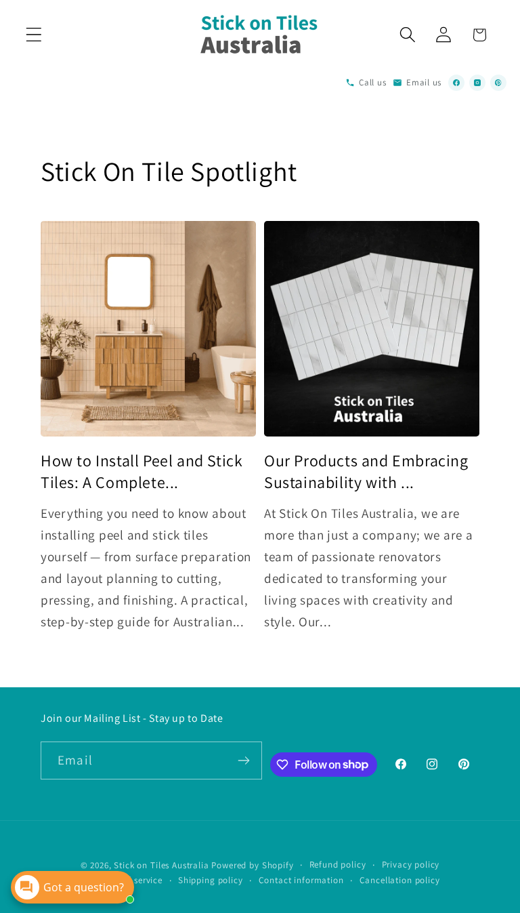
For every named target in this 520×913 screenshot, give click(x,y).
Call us (372, 82)
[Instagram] (477, 83)
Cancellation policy (400, 880)
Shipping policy (210, 880)
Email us (423, 82)
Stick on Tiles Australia (161, 865)
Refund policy (337, 864)
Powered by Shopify (252, 865)
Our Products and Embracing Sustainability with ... (366, 471)
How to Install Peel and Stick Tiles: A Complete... (141, 471)
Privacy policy (411, 864)
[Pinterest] (498, 83)
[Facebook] (456, 83)
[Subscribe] (244, 760)
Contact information (301, 880)
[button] (34, 35)
